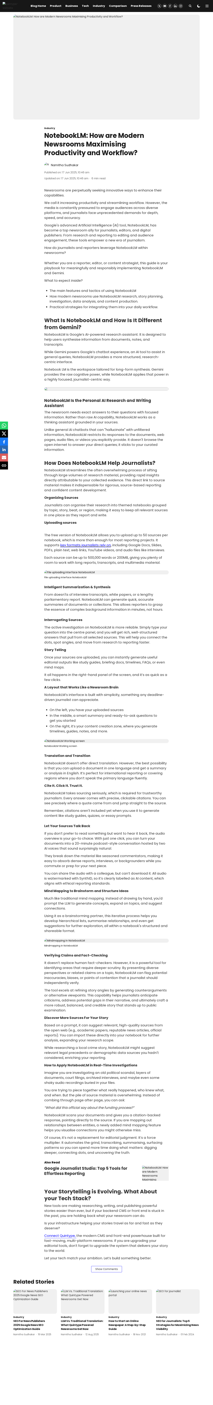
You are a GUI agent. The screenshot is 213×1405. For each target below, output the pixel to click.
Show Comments (106, 1269)
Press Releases (141, 6)
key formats (70, 545)
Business (71, 6)
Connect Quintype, (60, 1235)
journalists (90, 545)
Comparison (118, 6)
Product (55, 6)
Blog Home (38, 6)
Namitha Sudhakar (65, 165)
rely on (105, 545)
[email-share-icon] (4, 459)
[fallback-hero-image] (35, 1301)
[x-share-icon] (4, 435)
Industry (99, 6)
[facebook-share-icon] (4, 443)
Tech (85, 6)
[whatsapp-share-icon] (4, 427)
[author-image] (47, 165)
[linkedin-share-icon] (4, 451)
